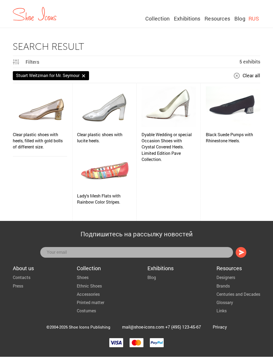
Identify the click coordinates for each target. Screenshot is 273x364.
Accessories (88, 294)
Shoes (83, 277)
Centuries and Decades (238, 294)
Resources (217, 18)
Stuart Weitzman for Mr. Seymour (47, 75)
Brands (223, 286)
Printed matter (90, 302)
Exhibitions (187, 18)
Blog (239, 18)
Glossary (224, 302)
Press (18, 286)
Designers (225, 277)
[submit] (241, 252)
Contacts (21, 277)
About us (23, 268)
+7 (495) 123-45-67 (183, 327)
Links (221, 310)
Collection (157, 18)
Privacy (220, 327)
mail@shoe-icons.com (143, 327)
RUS (253, 18)
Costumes (86, 310)
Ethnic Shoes (89, 286)
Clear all (251, 75)
